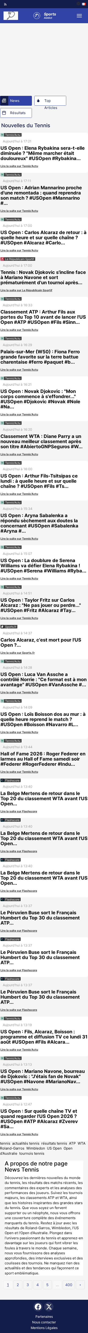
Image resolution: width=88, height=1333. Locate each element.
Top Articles (50, 101)
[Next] (80, 1284)
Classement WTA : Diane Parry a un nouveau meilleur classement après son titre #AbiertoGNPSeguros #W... (41, 441)
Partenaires (44, 1316)
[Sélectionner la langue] (81, 4)
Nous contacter (44, 1322)
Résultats (18, 113)
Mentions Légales (44, 1328)
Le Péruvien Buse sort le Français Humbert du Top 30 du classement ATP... (40, 918)
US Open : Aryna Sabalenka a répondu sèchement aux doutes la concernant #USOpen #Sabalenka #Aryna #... (39, 523)
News (14, 100)
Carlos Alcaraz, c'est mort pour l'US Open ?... (40, 642)
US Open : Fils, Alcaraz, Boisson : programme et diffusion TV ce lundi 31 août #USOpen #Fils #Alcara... (44, 1037)
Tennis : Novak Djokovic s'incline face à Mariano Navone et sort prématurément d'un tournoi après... (43, 277)
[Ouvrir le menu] (79, 16)
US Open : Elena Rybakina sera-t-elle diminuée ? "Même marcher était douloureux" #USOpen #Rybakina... (42, 153)
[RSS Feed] (5, 4)
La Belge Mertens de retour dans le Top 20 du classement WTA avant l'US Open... (44, 799)
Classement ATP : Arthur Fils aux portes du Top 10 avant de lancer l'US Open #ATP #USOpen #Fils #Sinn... (43, 317)
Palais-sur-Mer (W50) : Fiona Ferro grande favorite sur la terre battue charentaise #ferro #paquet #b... (40, 357)
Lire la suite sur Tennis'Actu (19, 166)
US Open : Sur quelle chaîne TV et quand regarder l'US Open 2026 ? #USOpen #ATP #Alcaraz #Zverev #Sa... (39, 1118)
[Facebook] (38, 1306)
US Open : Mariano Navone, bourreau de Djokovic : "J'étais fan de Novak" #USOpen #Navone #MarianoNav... (42, 1076)
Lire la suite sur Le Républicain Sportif (26, 290)
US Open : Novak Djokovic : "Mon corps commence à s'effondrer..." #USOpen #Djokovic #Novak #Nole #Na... (40, 399)
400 (68, 1284)
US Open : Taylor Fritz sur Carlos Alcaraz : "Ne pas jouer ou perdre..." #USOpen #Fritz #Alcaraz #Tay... (40, 605)
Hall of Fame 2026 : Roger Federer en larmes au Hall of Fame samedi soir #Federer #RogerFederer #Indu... (42, 759)
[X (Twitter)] (49, 1306)
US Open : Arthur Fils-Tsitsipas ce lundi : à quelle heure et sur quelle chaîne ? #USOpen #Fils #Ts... (39, 481)
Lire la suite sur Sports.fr (17, 652)
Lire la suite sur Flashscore (18, 811)
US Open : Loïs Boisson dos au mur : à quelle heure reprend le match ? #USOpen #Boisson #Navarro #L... (43, 719)
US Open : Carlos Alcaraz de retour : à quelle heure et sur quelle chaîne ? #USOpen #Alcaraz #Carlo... (43, 238)
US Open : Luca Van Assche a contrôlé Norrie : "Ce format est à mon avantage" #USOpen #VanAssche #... (43, 679)
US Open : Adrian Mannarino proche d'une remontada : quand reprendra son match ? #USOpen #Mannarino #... (41, 195)
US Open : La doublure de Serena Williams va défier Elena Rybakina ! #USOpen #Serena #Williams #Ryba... (43, 566)
